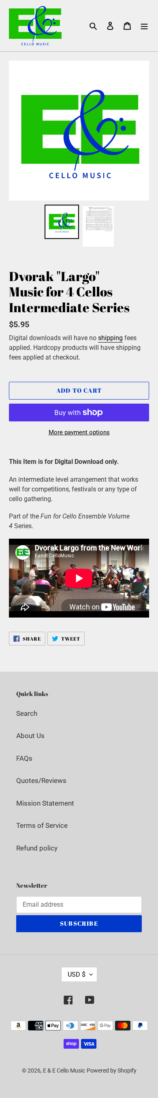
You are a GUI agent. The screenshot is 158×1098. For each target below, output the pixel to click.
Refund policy (37, 848)
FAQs (24, 758)
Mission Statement (45, 803)
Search (26, 713)
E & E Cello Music (64, 1070)
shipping (110, 338)
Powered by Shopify (112, 1070)
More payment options (79, 432)
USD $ (76, 974)
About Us (30, 736)
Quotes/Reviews (41, 780)
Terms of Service (42, 825)
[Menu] (144, 26)
